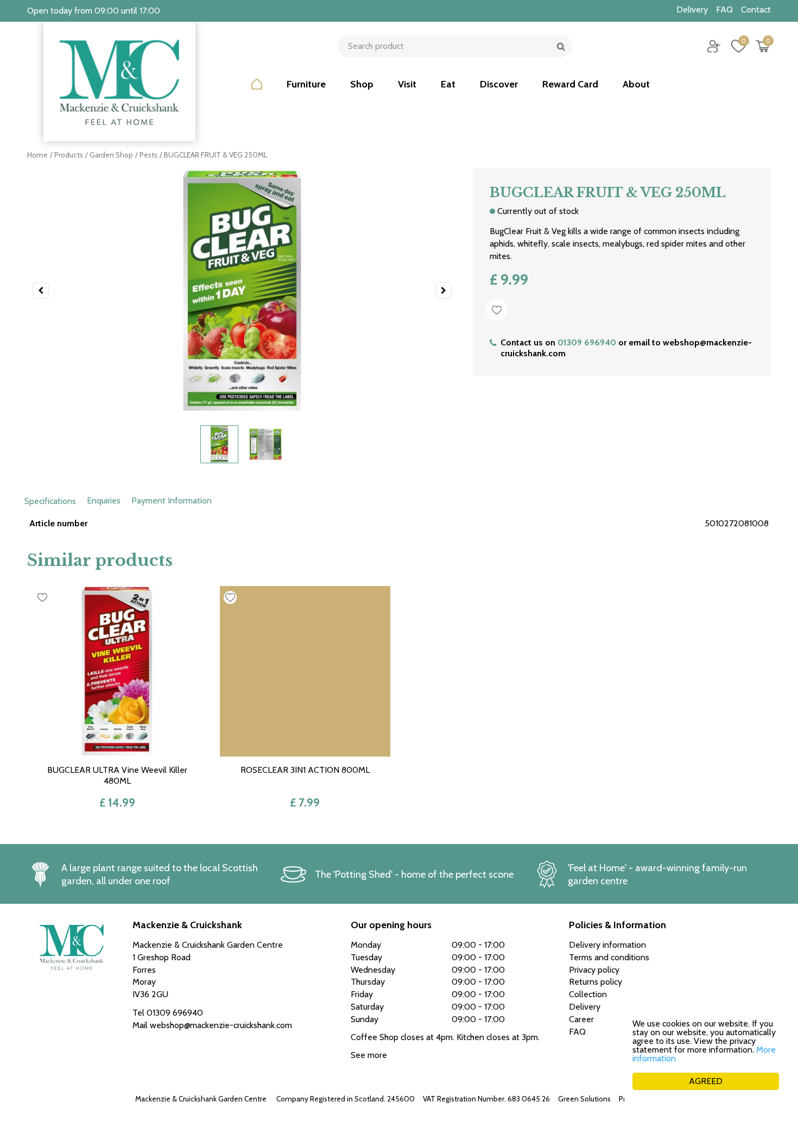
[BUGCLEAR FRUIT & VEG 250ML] (242, 291)
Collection (588, 994)
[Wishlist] (738, 46)
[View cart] (763, 46)
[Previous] (41, 290)
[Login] (714, 46)
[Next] (443, 290)
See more (369, 1055)
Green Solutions (584, 1098)
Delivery (584, 1007)
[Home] (256, 92)
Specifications (50, 501)
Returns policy (595, 982)
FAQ (577, 1031)
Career (581, 1019)
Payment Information (171, 500)
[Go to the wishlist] (734, 46)
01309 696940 (587, 342)
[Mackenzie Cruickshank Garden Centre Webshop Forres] (119, 81)
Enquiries (104, 500)
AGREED (706, 1081)
